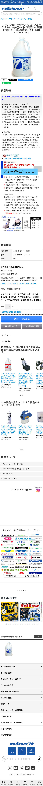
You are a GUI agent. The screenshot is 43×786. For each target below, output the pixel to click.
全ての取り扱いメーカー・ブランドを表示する (22, 576)
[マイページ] (34, 8)
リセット (39, 637)
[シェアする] (4, 79)
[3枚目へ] (8, 624)
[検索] (39, 13)
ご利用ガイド (6, 716)
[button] (40, 8)
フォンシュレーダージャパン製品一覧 (17, 159)
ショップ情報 (6, 729)
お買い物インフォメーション (12, 722)
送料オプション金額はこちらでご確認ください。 (19, 284)
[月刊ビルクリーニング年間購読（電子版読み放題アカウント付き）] (30, 612)
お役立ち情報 (6, 735)
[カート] (29, 8)
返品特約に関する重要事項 (11, 312)
